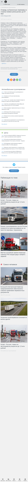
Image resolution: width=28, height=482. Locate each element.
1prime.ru (4, 63)
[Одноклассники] (11, 80)
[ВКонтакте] (8, 80)
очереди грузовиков (13, 67)
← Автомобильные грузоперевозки (8, 7)
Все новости (4, 124)
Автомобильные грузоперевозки (8, 350)
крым (17, 68)
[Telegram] (20, 80)
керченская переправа (5, 67)
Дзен (2, 322)
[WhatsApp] (17, 80)
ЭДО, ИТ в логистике (5, 295)
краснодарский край (11, 68)
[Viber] (14, 80)
